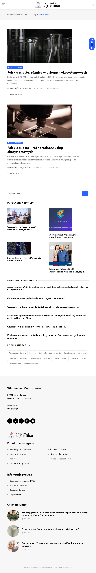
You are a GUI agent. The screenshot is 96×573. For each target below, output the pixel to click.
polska (56, 358)
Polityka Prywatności (18, 485)
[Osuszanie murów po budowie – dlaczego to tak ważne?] (13, 531)
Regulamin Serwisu (17, 490)
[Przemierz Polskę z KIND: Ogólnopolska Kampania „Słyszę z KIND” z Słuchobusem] (60, 254)
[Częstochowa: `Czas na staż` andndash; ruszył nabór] (19, 216)
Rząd (84, 358)
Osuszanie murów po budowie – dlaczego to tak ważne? (36, 298)
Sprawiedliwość (15, 364)
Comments (54, 88)
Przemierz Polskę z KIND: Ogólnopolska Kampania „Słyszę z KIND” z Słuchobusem (66, 272)
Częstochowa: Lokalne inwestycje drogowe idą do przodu (36, 327)
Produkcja (74, 358)
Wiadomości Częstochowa (20, 88)
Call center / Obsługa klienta (50, 353)
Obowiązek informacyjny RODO (22, 481)
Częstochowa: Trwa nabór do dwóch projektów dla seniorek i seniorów (43, 307)
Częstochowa (69, 353)
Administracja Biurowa (17, 353)
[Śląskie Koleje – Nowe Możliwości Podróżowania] (19, 248)
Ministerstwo (36, 358)
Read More (14, 94)
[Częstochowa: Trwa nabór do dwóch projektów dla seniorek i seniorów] (13, 546)
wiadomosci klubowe (32, 364)
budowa (33, 353)
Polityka (47, 358)
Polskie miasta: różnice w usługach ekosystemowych (47, 72)
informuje (82, 353)
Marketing (23, 358)
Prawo (64, 358)
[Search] (93, 4)
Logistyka (12, 358)
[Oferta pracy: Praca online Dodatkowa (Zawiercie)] (60, 219)
